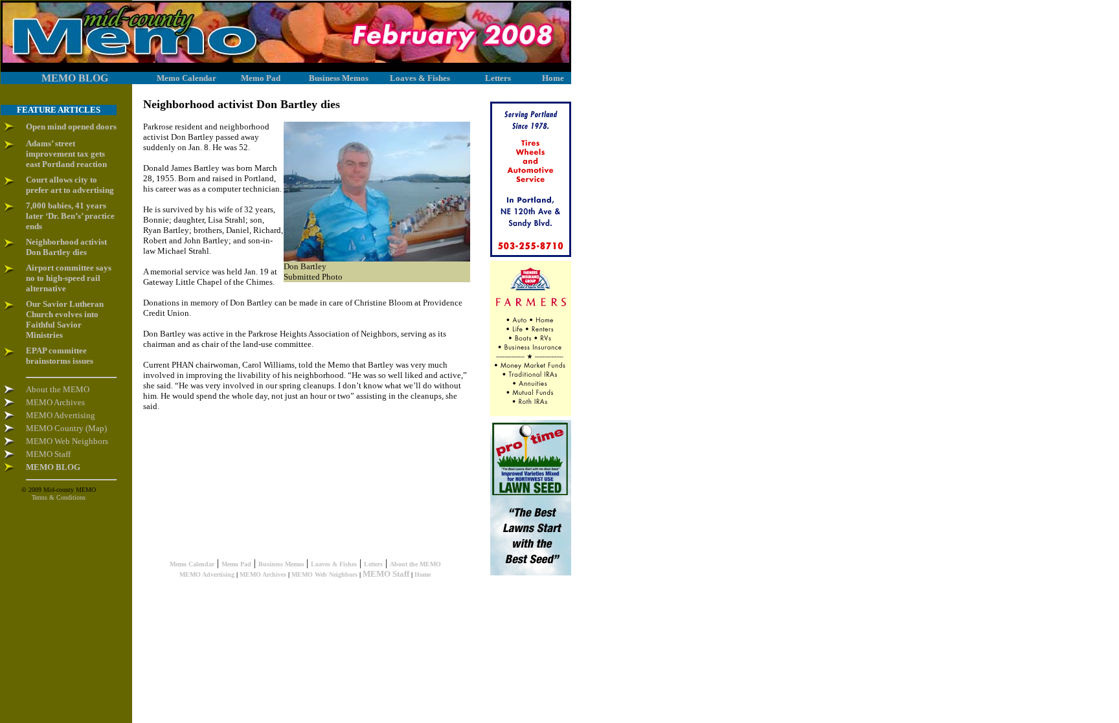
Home (422, 574)
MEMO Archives (263, 574)
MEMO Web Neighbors (324, 574)
